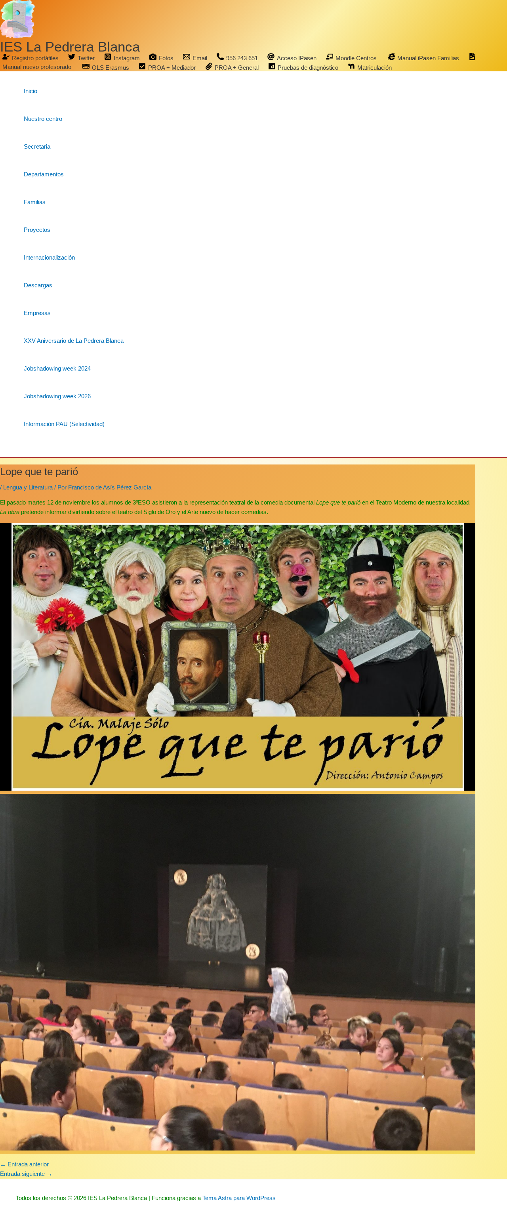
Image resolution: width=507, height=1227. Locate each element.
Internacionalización (49, 257)
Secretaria (37, 146)
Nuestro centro (43, 118)
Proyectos (37, 229)
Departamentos (44, 174)
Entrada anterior (24, 1164)
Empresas (37, 313)
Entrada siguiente (26, 1173)
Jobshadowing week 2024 (57, 368)
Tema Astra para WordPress (239, 1198)
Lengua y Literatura (28, 487)
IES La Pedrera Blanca (70, 46)
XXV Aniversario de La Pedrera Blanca (74, 340)
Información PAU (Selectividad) (64, 423)
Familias (35, 202)
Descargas (38, 285)
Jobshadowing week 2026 (57, 396)
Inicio (30, 91)
